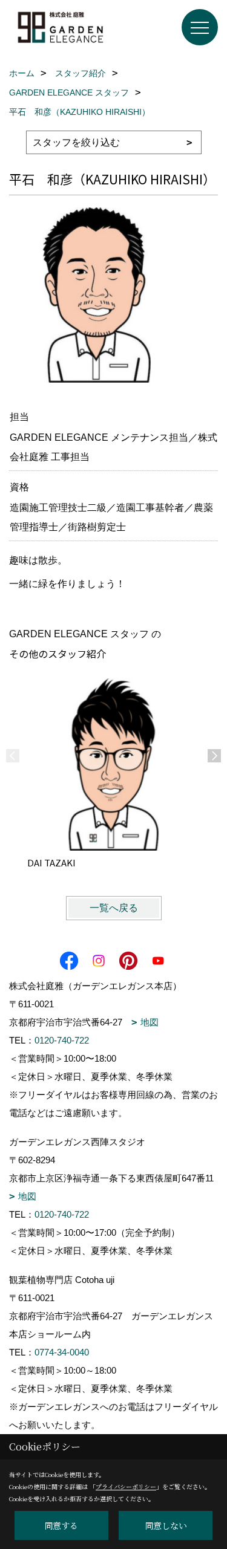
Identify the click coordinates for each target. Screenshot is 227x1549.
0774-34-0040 (62, 1352)
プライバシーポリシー (126, 1486)
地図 (149, 1022)
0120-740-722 (62, 1040)
